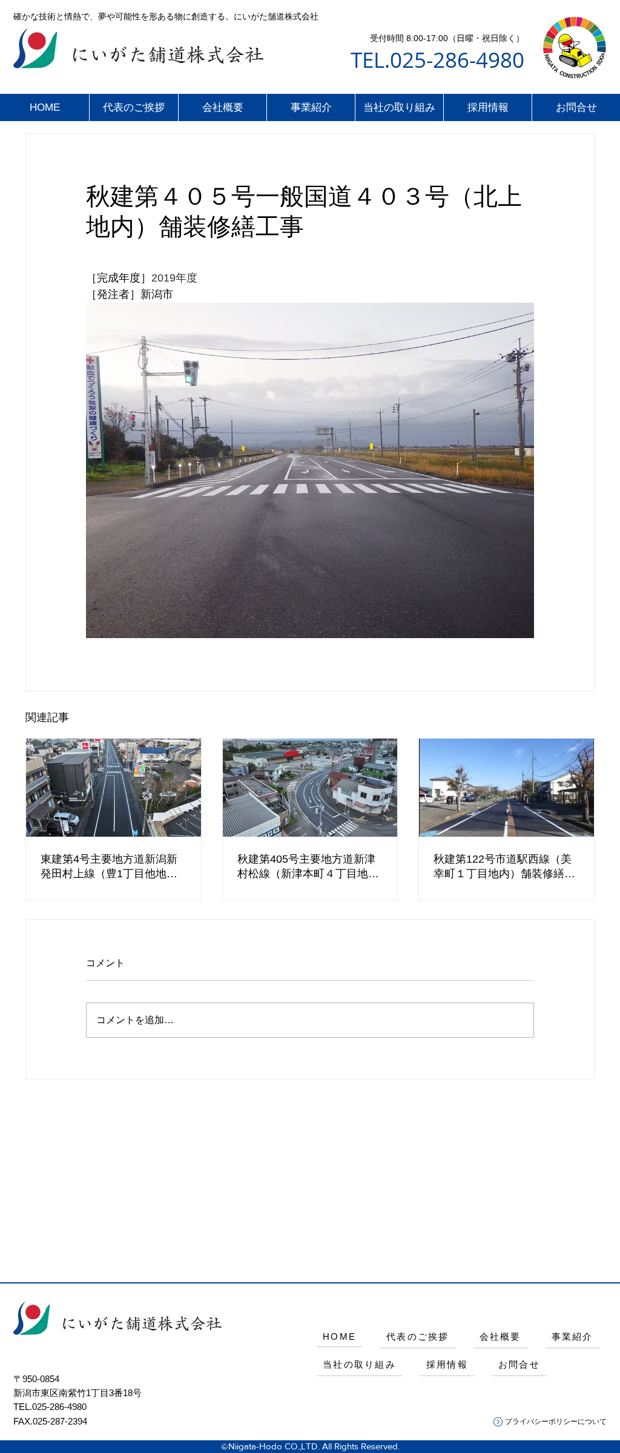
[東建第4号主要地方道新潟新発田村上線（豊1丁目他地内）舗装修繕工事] (113, 788)
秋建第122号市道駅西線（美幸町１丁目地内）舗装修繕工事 (504, 867)
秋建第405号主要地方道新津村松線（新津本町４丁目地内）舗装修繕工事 (306, 867)
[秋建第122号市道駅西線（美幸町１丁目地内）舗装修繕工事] (506, 788)
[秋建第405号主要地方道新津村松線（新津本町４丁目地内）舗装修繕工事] (310, 788)
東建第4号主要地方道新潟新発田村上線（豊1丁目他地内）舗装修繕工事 (109, 867)
